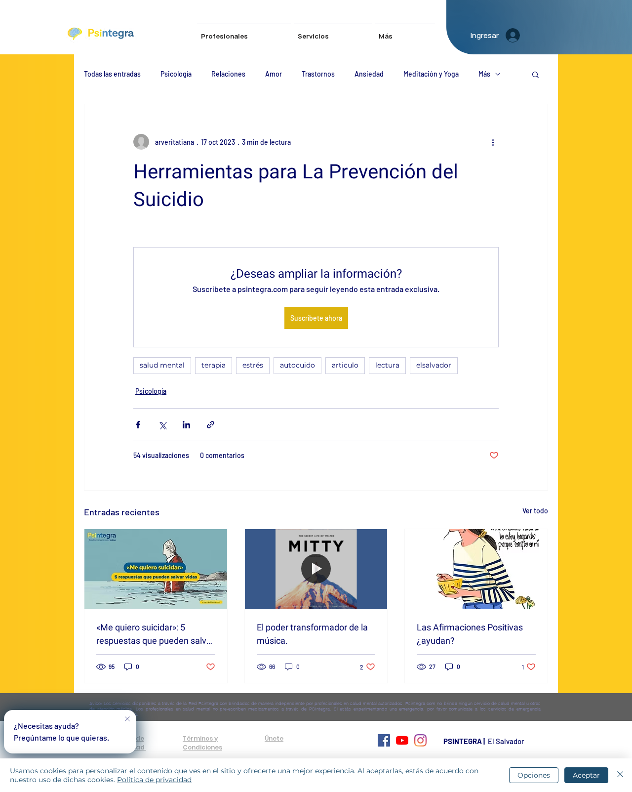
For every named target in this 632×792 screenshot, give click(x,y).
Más (484, 74)
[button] (332, 32)
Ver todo (535, 510)
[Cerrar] (620, 775)
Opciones (533, 775)
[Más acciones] (493, 142)
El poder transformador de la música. (312, 634)
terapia (213, 365)
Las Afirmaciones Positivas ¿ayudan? (470, 634)
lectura (387, 365)
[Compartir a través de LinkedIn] (186, 424)
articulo (345, 365)
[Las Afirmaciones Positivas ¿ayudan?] (476, 569)
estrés (252, 365)
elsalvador (433, 365)
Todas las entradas (112, 74)
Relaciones (228, 74)
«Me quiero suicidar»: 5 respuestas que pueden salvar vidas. (155, 634)
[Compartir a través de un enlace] (210, 424)
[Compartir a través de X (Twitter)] (162, 424)
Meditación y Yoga (431, 74)
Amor (273, 74)
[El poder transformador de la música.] (316, 569)
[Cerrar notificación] (127, 719)
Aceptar (586, 775)
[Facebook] (384, 740)
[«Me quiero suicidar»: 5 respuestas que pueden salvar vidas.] (155, 569)
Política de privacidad (154, 779)
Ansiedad (369, 74)
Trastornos (318, 74)
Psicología (176, 74)
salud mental (162, 365)
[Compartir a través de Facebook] (138, 424)
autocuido (297, 365)
